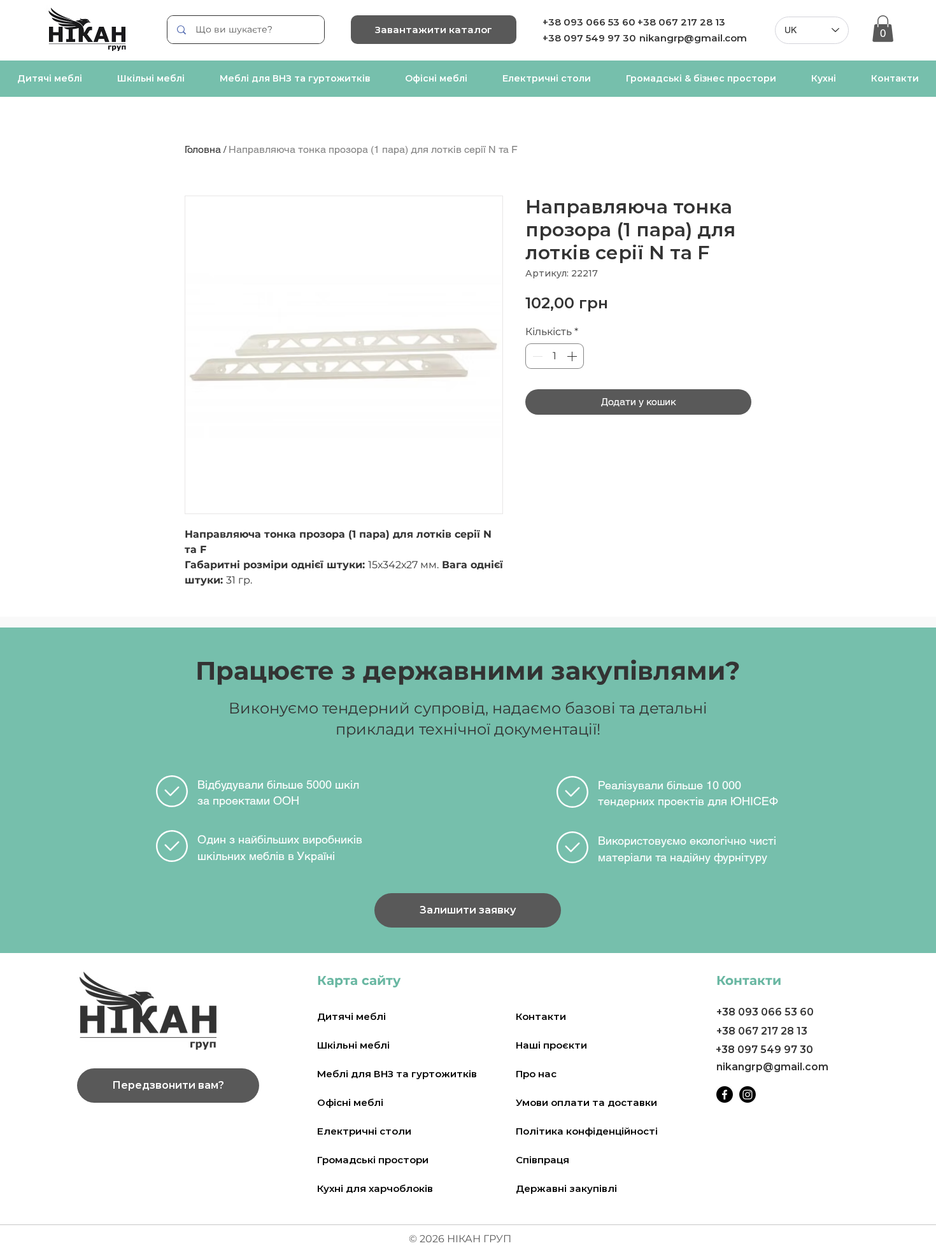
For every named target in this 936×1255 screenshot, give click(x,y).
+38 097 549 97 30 (764, 1049)
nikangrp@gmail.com (693, 38)
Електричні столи (364, 1131)
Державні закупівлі (566, 1188)
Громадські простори (373, 1160)
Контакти (541, 1016)
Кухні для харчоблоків (375, 1188)
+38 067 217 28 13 (681, 22)
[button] (883, 28)
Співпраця (542, 1160)
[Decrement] (536, 356)
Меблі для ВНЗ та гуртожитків (397, 1074)
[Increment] (573, 356)
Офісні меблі (350, 1102)
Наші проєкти (551, 1045)
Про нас (536, 1074)
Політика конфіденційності (587, 1131)
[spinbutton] (554, 356)
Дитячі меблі (351, 1016)
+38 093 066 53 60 (588, 22)
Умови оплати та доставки (586, 1102)
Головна (203, 149)
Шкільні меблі (353, 1045)
